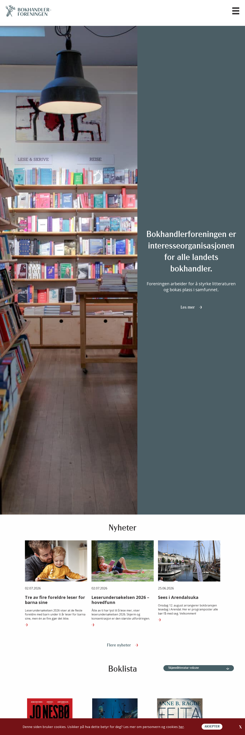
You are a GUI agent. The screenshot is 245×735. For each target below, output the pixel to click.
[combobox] (198, 668)
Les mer (188, 307)
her (181, 727)
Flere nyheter (119, 645)
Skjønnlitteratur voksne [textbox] (183, 668)
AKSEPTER (212, 726)
